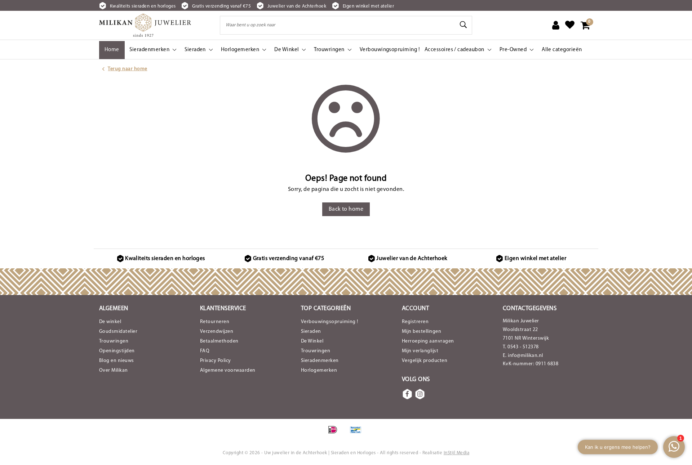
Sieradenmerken (320, 360)
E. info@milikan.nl (523, 355)
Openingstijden (117, 351)
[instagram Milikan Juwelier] (419, 394)
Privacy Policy (215, 360)
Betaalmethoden (219, 341)
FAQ (204, 351)
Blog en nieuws (116, 360)
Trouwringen (113, 341)
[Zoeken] (463, 25)
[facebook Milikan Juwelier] (407, 394)
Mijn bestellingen (421, 331)
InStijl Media (456, 453)
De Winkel (312, 341)
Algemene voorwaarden (228, 370)
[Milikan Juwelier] (145, 25)
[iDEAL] (335, 434)
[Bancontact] (357, 434)
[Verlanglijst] (570, 25)
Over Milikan (113, 370)
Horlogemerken (319, 370)
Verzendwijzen (216, 331)
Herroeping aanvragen (428, 341)
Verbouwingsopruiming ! (329, 322)
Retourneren (214, 322)
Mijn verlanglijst (420, 351)
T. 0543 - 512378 (521, 347)
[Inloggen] (555, 25)
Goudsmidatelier (118, 331)
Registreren (415, 322)
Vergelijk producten (424, 360)
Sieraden (311, 331)
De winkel (110, 322)
